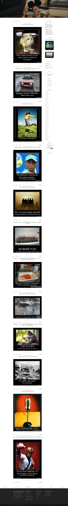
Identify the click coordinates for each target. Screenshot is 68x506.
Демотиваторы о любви (48, 30)
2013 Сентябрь (47, 114)
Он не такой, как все (27, 24)
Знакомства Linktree (47, 63)
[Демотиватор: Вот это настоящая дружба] (27, 203)
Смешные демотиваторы (48, 33)
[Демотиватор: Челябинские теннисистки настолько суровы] (27, 165)
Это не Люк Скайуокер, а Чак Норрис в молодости (27, 437)
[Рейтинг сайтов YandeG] (48, 148)
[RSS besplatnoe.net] (20, 499)
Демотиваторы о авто (27, 67)
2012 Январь (47, 103)
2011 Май (46, 95)
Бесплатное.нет (19, 492)
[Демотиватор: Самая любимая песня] (27, 412)
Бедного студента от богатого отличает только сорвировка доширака (27, 259)
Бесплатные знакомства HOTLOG (49, 67)
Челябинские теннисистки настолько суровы (27, 147)
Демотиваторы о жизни (27, 102)
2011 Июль (46, 98)
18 (50, 84)
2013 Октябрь (47, 115)
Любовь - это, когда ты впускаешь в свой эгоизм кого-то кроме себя (27, 325)
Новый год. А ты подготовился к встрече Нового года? (27, 223)
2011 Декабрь (47, 102)
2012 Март (46, 106)
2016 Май (46, 130)
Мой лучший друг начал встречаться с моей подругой (29, 496)
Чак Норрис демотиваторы (48, 32)
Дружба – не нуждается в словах (29, 493)
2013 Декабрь (47, 118)
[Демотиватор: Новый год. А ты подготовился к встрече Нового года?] (27, 239)
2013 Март (46, 110)
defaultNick (29, 148)
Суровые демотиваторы (48, 34)
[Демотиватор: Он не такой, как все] (27, 45)
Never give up (49, 51)
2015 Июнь (46, 126)
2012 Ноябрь (47, 107)
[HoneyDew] (40, 487)
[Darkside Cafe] (51, 487)
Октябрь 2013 (49, 80)
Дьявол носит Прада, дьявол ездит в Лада (27, 68)
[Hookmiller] (63, 487)
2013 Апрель (47, 111)
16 (48, 84)
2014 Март (46, 122)
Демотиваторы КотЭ (47, 29)
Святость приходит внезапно (27, 293)
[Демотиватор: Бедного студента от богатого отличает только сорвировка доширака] (27, 275)
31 (49, 86)
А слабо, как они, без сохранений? (27, 356)
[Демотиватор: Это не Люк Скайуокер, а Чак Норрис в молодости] (27, 459)
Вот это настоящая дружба (27, 187)
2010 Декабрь (47, 91)
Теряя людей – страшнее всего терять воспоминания (29, 499)
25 (50, 85)
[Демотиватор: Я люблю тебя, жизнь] (27, 124)
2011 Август (46, 99)
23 (48, 85)
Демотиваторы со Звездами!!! (48, 27)
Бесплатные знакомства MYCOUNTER (48, 65)
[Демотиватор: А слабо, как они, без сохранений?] (27, 372)
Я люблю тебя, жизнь (27, 103)
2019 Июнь (46, 138)
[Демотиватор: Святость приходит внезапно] (27, 307)
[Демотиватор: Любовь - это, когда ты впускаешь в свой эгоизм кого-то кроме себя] (27, 339)
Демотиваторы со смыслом (48, 22)
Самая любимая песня (27, 391)
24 (49, 85)
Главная (34, 16)
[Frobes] (28, 487)
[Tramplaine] (17, 487)
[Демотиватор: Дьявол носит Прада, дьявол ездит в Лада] (27, 84)
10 (49, 83)
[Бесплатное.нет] (2, 1)
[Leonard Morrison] (5, 487)
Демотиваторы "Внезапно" (27, 292)
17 (49, 84)
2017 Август (47, 134)
